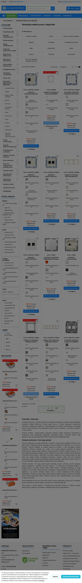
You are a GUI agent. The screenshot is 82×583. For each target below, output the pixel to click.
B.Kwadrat (9, 316)
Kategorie (11, 16)
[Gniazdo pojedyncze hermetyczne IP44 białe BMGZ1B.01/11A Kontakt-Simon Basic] (26, 277)
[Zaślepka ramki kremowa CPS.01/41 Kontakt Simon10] (26, 194)
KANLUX (9, 220)
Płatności (45, 558)
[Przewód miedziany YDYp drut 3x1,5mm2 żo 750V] (6, 493)
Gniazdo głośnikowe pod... (52, 364)
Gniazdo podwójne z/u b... (72, 198)
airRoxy (7, 342)
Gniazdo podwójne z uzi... (52, 274)
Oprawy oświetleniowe (8, 36)
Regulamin (46, 555)
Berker (7, 100)
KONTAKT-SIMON (8, 223)
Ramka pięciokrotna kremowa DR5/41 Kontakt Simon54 (51, 341)
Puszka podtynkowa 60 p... (52, 266)
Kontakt (4, 1)
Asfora (8, 313)
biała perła (9, 252)
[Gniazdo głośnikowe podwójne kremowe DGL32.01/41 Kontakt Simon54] (47, 360)
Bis (7, 324)
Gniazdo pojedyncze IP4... (32, 281)
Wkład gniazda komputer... (72, 356)
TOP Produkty (35, 16)
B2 (6, 318)
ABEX (7, 208)
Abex (6, 112)
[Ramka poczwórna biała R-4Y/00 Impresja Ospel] (47, 277)
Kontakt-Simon (10, 88)
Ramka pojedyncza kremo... (52, 198)
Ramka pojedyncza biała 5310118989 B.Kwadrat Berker (51, 94)
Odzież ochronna (9, 188)
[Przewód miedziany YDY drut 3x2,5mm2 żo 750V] (6, 448)
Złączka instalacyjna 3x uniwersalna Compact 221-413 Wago (10, 401)
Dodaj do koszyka (31, 146)
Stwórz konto (76, 1)
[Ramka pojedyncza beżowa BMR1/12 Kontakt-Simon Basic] (67, 179)
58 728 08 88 (19, 1)
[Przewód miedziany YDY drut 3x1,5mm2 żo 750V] (6, 404)
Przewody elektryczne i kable (9, 50)
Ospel (7, 92)
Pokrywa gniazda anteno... (52, 108)
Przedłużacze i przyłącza (8, 151)
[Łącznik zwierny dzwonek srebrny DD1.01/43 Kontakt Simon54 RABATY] (26, 367)
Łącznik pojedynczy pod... (52, 356)
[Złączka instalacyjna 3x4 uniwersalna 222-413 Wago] (6, 411)
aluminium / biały (9, 238)
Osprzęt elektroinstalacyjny (10, 146)
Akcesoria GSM (8, 184)
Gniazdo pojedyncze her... (72, 206)
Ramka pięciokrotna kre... (31, 123)
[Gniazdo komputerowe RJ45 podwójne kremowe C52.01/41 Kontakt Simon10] (26, 97)
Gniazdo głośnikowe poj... (31, 348)
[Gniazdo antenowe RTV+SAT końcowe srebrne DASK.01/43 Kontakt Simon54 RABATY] (26, 375)
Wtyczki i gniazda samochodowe (10, 134)
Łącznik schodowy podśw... (72, 108)
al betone (9, 232)
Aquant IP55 (10, 305)
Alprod (7, 349)
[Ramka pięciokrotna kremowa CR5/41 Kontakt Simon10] (26, 119)
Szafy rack (7, 78)
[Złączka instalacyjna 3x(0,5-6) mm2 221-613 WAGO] (6, 419)
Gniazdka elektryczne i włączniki (7, 83)
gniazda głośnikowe (10, 269)
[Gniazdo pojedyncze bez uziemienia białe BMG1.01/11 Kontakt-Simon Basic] (26, 262)
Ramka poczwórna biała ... (72, 116)
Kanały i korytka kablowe (9, 156)
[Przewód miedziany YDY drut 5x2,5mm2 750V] (6, 456)
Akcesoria (8, 130)
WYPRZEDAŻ (7, 191)
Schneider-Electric (8, 108)
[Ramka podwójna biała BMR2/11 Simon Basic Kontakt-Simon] (26, 270)
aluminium (9, 235)
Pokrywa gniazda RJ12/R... (52, 101)
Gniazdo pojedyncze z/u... (32, 183)
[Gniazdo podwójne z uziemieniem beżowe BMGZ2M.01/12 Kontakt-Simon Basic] (67, 194)
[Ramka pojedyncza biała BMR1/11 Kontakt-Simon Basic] (26, 285)
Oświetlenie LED (8, 32)
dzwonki (9, 265)
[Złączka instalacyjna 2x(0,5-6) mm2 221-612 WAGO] (6, 374)
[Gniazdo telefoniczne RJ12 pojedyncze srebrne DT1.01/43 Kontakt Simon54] (67, 345)
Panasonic (8, 116)
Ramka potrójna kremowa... (52, 191)
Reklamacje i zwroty (49, 552)
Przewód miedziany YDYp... (10, 467)
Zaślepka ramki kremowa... (32, 198)
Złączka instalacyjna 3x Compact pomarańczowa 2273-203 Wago (10, 490)
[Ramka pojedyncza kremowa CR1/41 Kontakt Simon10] (47, 194)
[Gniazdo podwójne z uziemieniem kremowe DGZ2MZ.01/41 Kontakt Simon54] (47, 345)
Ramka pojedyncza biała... (32, 289)
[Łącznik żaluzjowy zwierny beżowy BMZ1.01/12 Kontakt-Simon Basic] (67, 187)
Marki (5, 330)
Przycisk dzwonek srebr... (32, 371)
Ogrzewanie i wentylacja (7, 175)
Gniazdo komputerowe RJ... (32, 101)
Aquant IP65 (9, 308)
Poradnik (57, 16)
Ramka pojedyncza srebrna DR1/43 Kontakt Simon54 (31, 341)
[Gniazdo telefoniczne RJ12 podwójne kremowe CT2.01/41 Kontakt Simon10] (26, 112)
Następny (51, 410)
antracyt (8, 244)
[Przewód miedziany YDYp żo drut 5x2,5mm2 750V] (6, 464)
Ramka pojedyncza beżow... (72, 183)
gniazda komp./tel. (9, 273)
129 (56, 408)
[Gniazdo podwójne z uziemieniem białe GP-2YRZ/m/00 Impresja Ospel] (47, 270)
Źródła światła (8, 40)
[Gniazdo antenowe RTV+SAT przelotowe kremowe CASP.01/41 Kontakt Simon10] (26, 104)
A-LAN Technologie (9, 204)
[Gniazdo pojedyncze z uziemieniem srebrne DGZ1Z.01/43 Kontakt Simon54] (26, 352)
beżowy (9, 250)
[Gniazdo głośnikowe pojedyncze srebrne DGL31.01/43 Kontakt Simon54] (26, 345)
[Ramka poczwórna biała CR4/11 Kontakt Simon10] (67, 112)
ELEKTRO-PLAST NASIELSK (8, 214)
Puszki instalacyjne (7, 141)
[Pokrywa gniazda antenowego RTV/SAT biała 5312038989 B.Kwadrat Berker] (47, 104)
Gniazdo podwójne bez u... (32, 364)
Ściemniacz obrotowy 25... (52, 379)
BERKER (8, 210)
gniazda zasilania (9, 282)
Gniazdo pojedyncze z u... (32, 356)
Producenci (23, 16)
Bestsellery (7, 356)
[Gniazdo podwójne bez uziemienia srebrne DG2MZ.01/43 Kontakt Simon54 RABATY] (26, 360)
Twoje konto (28, 546)
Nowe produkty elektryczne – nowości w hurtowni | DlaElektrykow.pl (71, 553)
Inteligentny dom (9, 69)
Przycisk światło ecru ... (72, 266)
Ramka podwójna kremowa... (32, 131)
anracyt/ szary (10, 242)
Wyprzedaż (67, 16)
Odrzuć (55, 577)
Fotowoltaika (7, 28)
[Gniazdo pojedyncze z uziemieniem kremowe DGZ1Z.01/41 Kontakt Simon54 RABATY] (47, 367)
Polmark (7, 104)
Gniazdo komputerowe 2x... (72, 274)
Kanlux (7, 123)
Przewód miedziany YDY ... (10, 408)
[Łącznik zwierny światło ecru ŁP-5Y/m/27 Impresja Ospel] (67, 262)
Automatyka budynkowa (7, 65)
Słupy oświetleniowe (8, 45)
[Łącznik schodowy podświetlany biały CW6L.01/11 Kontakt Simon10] (67, 104)
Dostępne (67, 67)
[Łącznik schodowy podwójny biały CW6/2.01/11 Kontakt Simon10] (67, 97)
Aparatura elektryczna (7, 55)
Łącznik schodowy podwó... (72, 101)
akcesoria (9, 263)
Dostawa (45, 565)
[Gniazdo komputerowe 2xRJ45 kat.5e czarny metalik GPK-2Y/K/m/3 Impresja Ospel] (67, 270)
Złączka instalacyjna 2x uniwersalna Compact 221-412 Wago (10, 371)
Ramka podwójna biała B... (32, 274)
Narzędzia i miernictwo (7, 180)
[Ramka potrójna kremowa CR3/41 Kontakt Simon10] (47, 187)
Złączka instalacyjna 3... (11, 415)
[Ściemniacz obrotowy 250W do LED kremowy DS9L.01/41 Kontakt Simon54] (47, 375)
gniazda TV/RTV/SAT (10, 278)
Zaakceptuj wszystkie (71, 577)
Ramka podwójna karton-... (72, 364)
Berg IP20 (9, 321)
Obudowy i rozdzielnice (7, 73)
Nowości (47, 16)
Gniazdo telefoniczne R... (32, 116)
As (7, 311)
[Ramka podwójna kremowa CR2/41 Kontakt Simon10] (26, 127)
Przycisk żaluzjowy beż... (72, 191)
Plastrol (7, 126)
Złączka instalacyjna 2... (11, 378)
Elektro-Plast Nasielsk (9, 96)
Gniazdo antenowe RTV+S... (32, 108)
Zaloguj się (65, 1)
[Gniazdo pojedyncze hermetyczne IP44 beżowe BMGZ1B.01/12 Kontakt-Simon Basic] (67, 202)
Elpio (7, 217)
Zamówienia (26, 553)
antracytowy (10, 247)
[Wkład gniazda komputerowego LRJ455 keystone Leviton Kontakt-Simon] (67, 352)
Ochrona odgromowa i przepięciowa (8, 165)
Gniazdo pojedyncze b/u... (32, 266)
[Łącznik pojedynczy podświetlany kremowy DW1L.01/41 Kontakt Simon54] (47, 352)
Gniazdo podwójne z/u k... (52, 348)
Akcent (8, 303)
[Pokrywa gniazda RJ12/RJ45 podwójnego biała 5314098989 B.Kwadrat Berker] (47, 97)
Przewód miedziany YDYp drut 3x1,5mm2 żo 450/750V (10, 445)
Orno (6, 119)
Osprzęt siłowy (8, 171)
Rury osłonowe (8, 160)
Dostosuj (41, 581)
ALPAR (7, 346)
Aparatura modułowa (7, 60)
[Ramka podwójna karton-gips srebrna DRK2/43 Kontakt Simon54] (67, 360)
